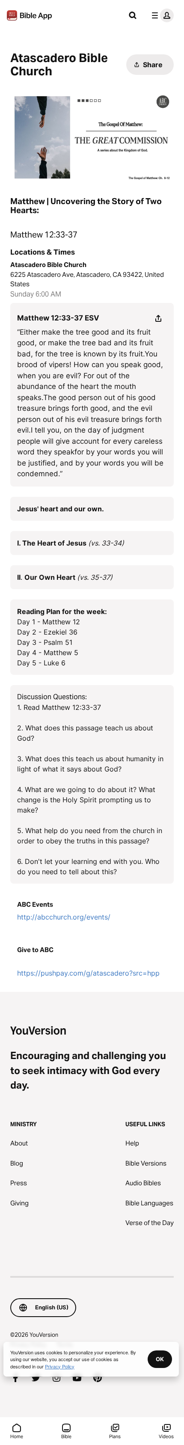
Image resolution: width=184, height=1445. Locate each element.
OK (160, 1359)
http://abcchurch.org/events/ (63, 917)
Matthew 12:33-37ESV (58, 318)
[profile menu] (161, 15)
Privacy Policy (59, 1366)
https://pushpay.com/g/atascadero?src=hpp (88, 973)
